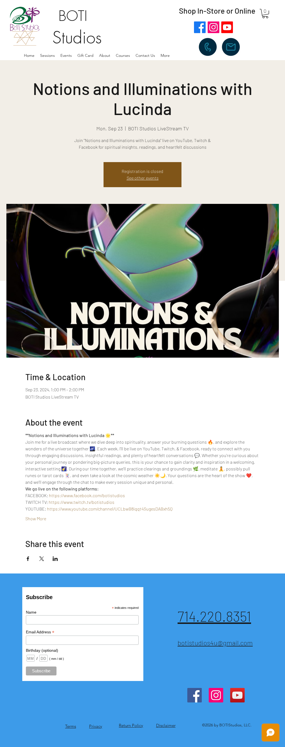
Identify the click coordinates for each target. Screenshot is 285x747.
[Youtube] (227, 27)
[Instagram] (213, 27)
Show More (35, 518)
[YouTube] (237, 695)
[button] (104, 55)
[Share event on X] (41, 558)
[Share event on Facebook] (28, 558)
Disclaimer (166, 725)
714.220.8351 (214, 616)
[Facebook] (200, 27)
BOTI (72, 16)
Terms (70, 726)
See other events (143, 177)
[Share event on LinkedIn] (55, 558)
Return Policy (131, 725)
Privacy (95, 726)
